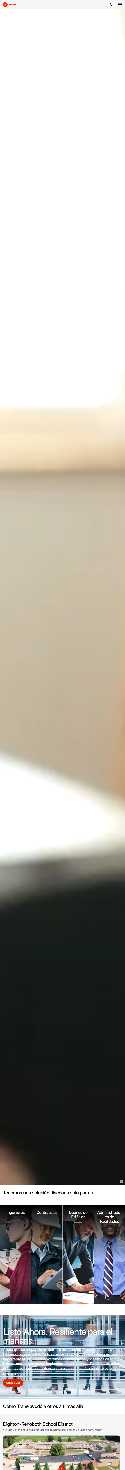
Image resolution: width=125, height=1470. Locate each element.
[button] (15, 1254)
